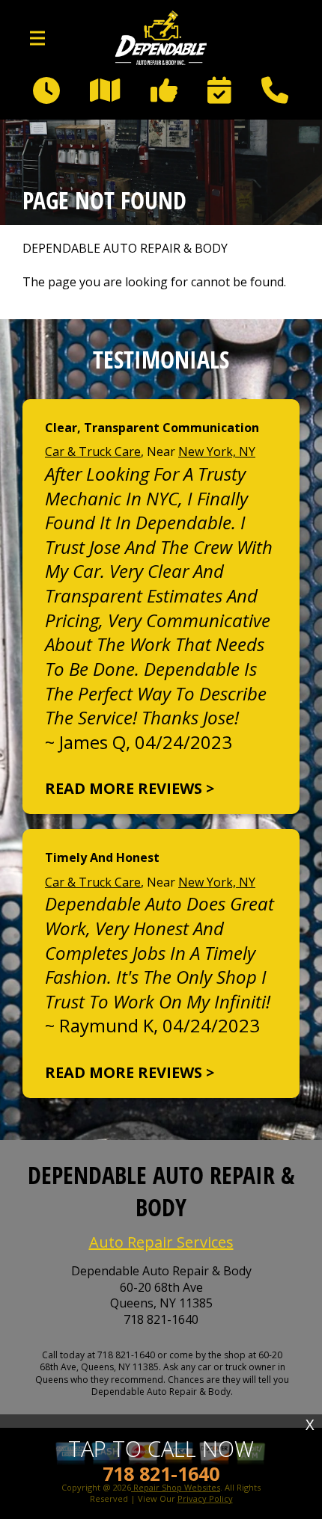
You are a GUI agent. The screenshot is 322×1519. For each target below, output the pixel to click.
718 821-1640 (161, 1320)
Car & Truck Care (93, 451)
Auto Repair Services (161, 1242)
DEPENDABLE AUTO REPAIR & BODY (125, 248)
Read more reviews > (129, 788)
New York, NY (216, 451)
